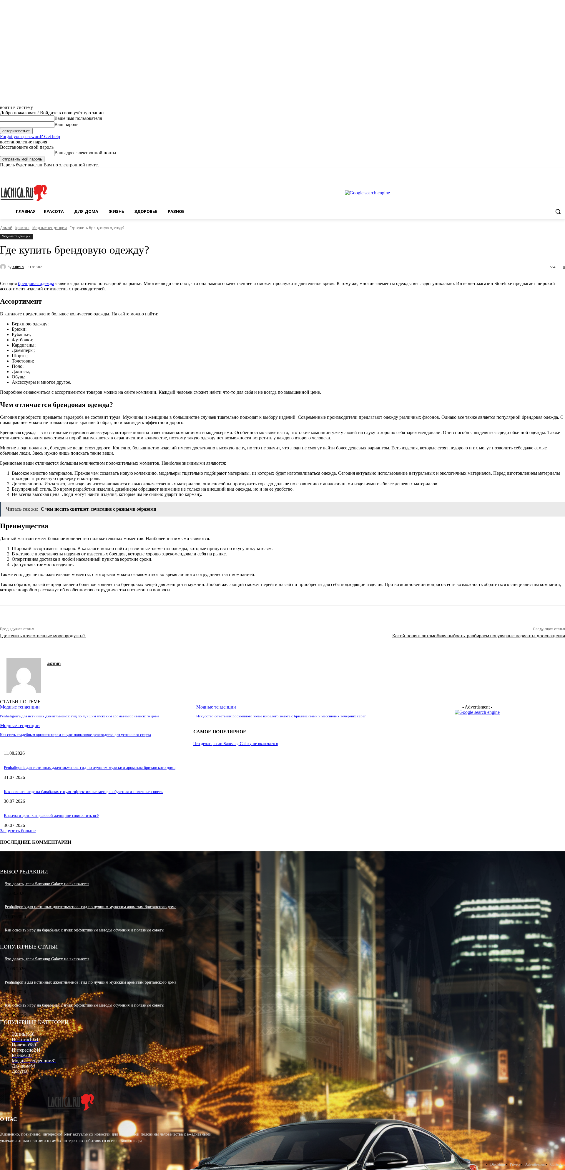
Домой (6, 227)
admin (18, 266)
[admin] (4, 267)
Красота (22, 227)
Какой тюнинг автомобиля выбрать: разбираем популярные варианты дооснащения (478, 635)
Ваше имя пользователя (78, 118)
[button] (558, 211)
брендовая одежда (36, 283)
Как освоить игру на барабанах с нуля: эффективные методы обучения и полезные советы (83, 792)
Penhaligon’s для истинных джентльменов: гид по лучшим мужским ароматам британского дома (79, 716)
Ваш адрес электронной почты (85, 152)
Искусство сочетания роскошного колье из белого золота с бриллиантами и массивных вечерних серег (281, 716)
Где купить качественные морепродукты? (43, 635)
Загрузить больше (18, 830)
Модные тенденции (49, 227)
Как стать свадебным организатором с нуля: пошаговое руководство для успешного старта (75, 734)
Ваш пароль (66, 124)
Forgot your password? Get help (30, 136)
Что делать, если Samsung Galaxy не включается (235, 744)
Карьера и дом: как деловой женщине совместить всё (51, 815)
